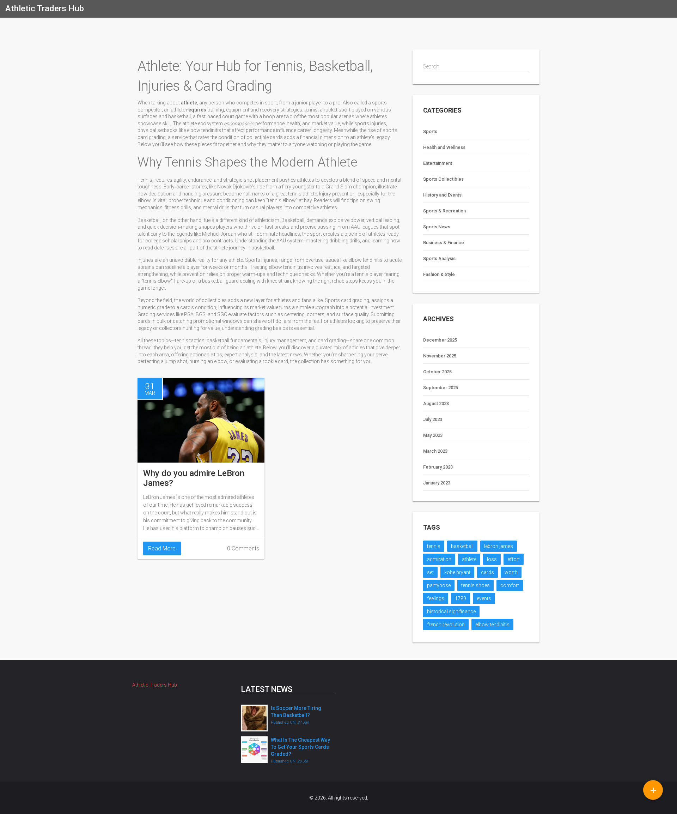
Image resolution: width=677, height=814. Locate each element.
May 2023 (433, 435)
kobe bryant (457, 572)
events (484, 598)
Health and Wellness (444, 147)
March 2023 (435, 451)
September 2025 (440, 387)
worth (511, 572)
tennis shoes (475, 585)
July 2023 (432, 419)
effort (513, 559)
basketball (462, 546)
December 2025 (440, 340)
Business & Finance (443, 242)
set (430, 572)
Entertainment (437, 163)
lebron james (498, 546)
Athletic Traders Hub (44, 8)
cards (487, 572)
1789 (460, 598)
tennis (433, 546)
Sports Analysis (439, 258)
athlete (469, 559)
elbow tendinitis (492, 624)
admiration (439, 559)
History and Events (442, 195)
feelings (435, 598)
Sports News (436, 226)
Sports (430, 131)
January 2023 (436, 483)
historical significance (451, 611)
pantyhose (439, 585)
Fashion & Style (439, 274)
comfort (509, 585)
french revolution (446, 624)
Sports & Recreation (444, 210)
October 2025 (437, 371)
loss (492, 559)
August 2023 (436, 403)
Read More (162, 548)
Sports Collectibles (443, 179)
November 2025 (439, 355)
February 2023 (438, 467)
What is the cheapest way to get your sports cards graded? (300, 747)
